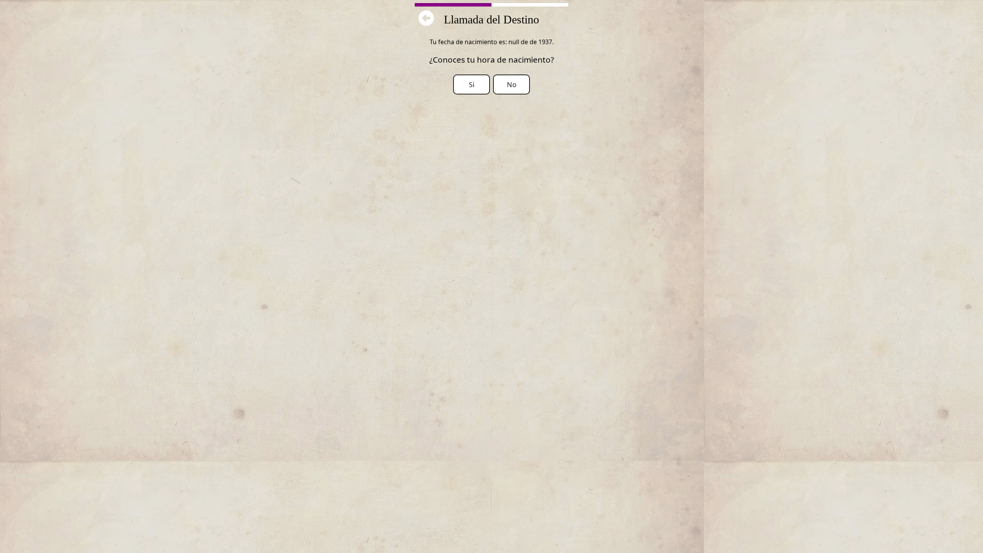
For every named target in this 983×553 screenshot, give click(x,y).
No (511, 84)
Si (472, 84)
